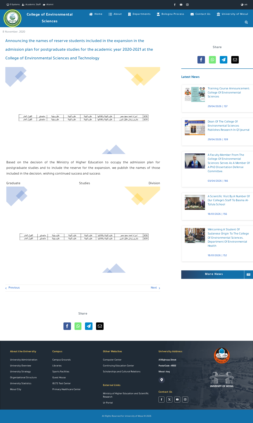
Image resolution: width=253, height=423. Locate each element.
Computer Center (112, 360)
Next (154, 288)
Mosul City (15, 389)
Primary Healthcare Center (66, 389)
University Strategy (20, 372)
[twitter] (169, 399)
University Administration (23, 360)
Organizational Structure (23, 378)
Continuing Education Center (118, 366)
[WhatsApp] (78, 326)
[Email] (100, 326)
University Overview (20, 366)
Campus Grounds (61, 360)
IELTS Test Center (61, 384)
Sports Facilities (60, 372)
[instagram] (187, 5)
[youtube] (181, 5)
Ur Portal (108, 403)
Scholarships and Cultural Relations (121, 372)
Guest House (59, 378)
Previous (14, 288)
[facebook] (175, 5)
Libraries (56, 366)
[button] (246, 22)
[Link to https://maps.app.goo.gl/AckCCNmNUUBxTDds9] (162, 380)
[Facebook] (67, 326)
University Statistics (20, 384)
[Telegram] (88, 326)
